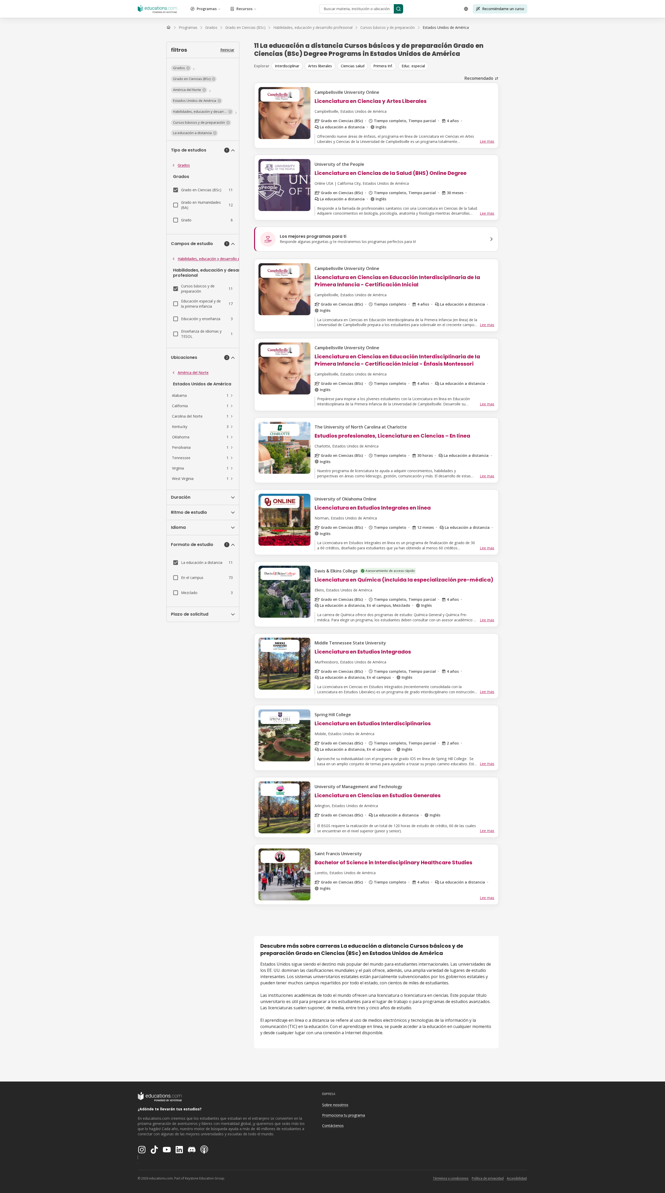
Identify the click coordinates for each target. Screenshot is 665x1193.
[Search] (398, 9)
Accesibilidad (517, 1178)
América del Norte (193, 372)
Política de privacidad (488, 1178)
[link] (446, 27)
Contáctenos (333, 1125)
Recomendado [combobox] (478, 78)
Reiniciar (227, 49)
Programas (207, 8)
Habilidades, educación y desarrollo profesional (217, 258)
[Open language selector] (466, 9)
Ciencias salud (352, 65)
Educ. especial (413, 65)
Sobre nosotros (335, 1104)
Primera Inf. (383, 65)
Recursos (244, 8)
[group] (385, 66)
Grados (184, 165)
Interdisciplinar (287, 65)
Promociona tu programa (343, 1115)
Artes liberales (320, 65)
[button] (181, 68)
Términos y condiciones (451, 1178)
